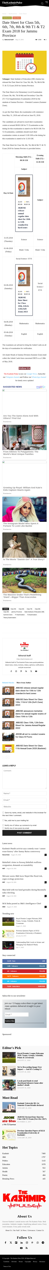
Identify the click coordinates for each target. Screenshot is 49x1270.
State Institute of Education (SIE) (34, 612)
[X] (32, 671)
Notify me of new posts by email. (17, 828)
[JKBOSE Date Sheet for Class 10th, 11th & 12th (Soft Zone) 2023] (8, 702)
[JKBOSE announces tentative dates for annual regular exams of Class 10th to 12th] (8, 714)
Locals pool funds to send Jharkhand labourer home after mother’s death (30, 1083)
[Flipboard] (16, 1243)
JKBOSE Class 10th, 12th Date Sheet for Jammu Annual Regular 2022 (30, 725)
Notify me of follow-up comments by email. (21, 825)
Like (43, 961)
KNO (3, 907)
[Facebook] (12, 671)
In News (23, 1230)
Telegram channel (12, 377)
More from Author (24, 683)
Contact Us (40, 1230)
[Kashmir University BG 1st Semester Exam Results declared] (9, 1107)
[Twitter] (11, 1243)
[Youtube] (37, 671)
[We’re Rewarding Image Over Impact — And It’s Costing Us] (9, 1071)
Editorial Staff (9, 39)
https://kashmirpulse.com (25, 659)
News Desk (6, 855)
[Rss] (27, 1248)
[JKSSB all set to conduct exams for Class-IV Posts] (8, 737)
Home (4, 14)
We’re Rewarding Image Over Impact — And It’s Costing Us (29, 1068)
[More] (43, 45)
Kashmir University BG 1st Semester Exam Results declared (30, 1104)
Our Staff (16, 1230)
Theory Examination (9, 617)
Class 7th (29, 609)
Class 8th (37, 609)
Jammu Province (17, 612)
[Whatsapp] (38, 1243)
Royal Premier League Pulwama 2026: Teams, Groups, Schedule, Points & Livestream (29, 921)
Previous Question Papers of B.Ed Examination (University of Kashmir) (31, 1133)
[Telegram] (43, 1243)
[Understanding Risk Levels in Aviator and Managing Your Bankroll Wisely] (8, 945)
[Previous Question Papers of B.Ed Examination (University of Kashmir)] (8, 934)
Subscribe (41, 986)
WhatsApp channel (39, 377)
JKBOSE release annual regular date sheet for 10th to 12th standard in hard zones (29, 691)
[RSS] (27, 671)
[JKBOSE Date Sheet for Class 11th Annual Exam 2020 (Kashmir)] (8, 748)
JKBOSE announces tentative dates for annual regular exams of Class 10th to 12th (30, 714)
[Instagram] (17, 671)
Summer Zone (7, 615)
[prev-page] (3, 757)
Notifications (13, 14)
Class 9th (6, 612)
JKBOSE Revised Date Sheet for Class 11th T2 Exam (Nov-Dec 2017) (32, 1118)
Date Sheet (23, 14)
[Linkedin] (21, 1243)
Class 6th (21, 609)
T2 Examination (32, 615)
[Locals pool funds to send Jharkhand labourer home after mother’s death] (9, 1085)
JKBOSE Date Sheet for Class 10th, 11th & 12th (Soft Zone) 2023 (29, 702)
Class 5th (13, 609)
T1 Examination (20, 615)
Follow (42, 966)
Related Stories (8, 683)
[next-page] (7, 757)
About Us (8, 1230)
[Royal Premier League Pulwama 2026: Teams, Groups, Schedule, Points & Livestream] (8, 921)
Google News (32, 374)
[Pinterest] (22, 671)
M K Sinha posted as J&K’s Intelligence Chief (21, 903)
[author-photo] (24, 652)
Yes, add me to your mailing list (16, 820)
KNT (3, 868)
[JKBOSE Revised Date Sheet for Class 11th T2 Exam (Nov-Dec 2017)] (9, 1121)
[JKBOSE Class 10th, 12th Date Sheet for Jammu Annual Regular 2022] (8, 725)
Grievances (31, 1230)
